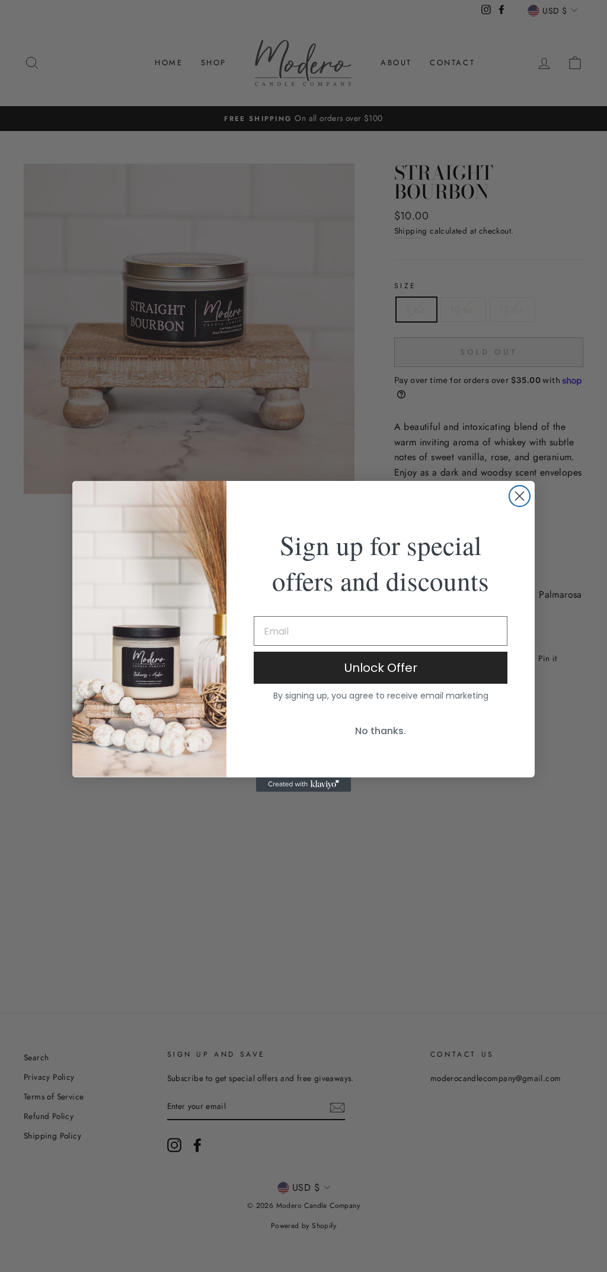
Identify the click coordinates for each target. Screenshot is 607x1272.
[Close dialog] (519, 496)
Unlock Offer (380, 667)
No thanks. (380, 731)
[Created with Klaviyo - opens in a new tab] (303, 784)
